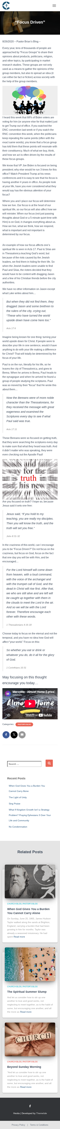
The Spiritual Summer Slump (27, 991)
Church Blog (14, 904)
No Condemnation (18, 826)
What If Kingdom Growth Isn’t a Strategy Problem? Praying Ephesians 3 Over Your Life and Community (30, 815)
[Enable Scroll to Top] (54, 1123)
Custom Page (30, 1106)
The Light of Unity (18, 797)
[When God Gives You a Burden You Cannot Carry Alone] (30, 881)
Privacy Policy (18, 1125)
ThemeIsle (41, 1113)
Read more (19, 936)
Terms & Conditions (39, 1125)
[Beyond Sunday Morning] (30, 1039)
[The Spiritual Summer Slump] (30, 964)
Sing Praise (14, 803)
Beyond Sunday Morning (24, 1066)
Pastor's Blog (24, 724)
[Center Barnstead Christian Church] (7, 6)
